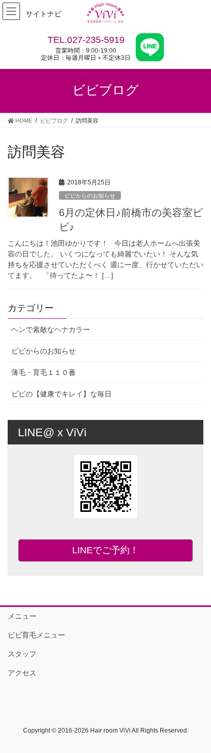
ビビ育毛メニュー (36, 635)
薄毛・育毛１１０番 (43, 372)
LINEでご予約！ (105, 550)
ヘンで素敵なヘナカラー (50, 329)
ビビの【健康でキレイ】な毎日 (61, 394)
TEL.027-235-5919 (86, 40)
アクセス (22, 673)
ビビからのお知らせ (90, 196)
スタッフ (22, 654)
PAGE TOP (195, 721)
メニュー (22, 616)
